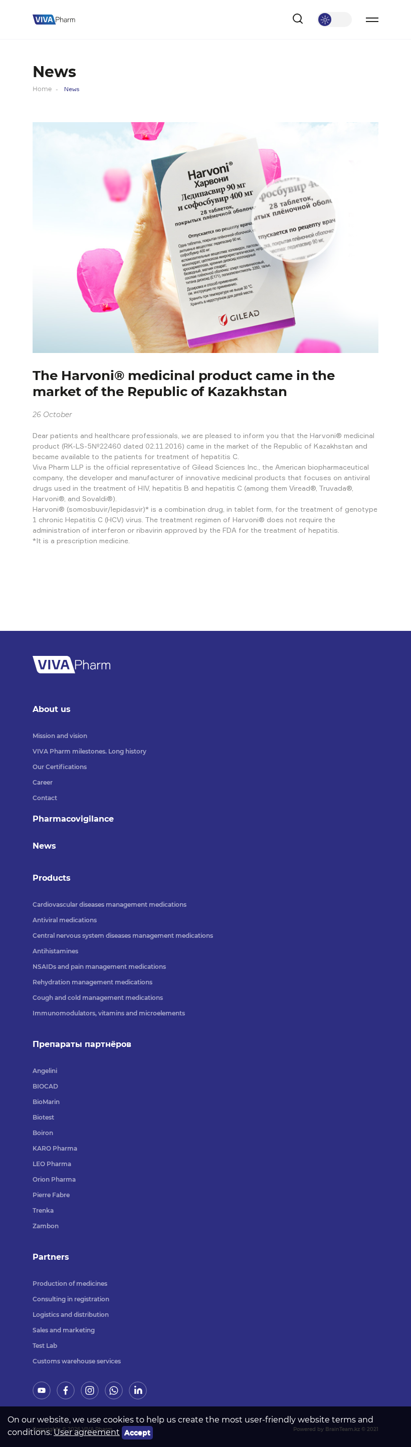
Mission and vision (60, 736)
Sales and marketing (64, 1330)
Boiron (43, 1133)
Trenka (43, 1210)
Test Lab (45, 1345)
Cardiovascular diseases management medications (109, 904)
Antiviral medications (65, 920)
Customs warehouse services (77, 1361)
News (44, 846)
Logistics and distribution (71, 1314)
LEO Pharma (52, 1164)
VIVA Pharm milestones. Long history (89, 751)
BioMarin (46, 1102)
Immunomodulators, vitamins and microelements (109, 1013)
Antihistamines (55, 951)
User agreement (87, 1432)
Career (43, 782)
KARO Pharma (55, 1148)
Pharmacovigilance (73, 819)
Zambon (46, 1226)
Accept (137, 1432)
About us (52, 709)
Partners (51, 1257)
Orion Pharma (54, 1179)
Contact (45, 798)
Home (42, 89)
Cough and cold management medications (98, 997)
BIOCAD (45, 1086)
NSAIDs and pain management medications (99, 966)
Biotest (43, 1117)
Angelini (45, 1070)
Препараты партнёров (82, 1044)
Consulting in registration (71, 1299)
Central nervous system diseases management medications (123, 935)
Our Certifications (60, 767)
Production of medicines (70, 1283)
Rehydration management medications (92, 982)
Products (52, 878)
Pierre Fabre (51, 1195)
